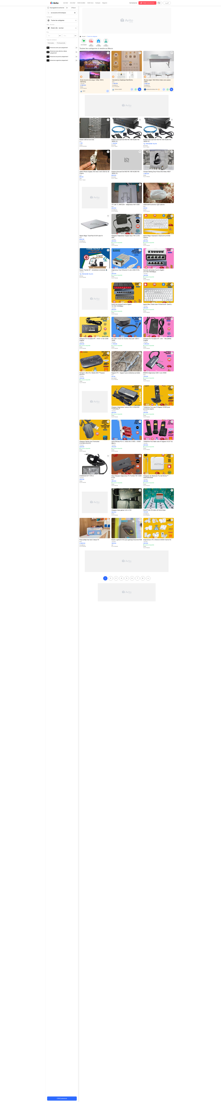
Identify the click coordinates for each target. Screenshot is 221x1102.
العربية (167, 3)
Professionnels (61, 43)
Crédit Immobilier (81, 3)
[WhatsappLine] (135, 89)
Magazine (104, 3)
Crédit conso (90, 3)
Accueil (83, 36)
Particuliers (51, 43)
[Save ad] (108, 53)
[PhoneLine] (139, 89)
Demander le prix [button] (151, 143)
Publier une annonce (148, 3)
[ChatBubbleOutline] (107, 91)
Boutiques (97, 3)
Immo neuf (72, 3)
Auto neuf (65, 3)
